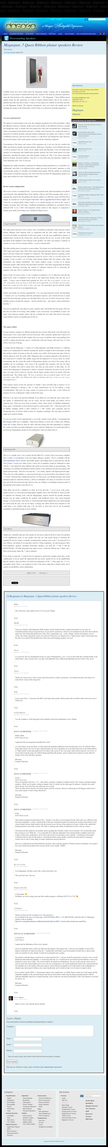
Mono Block (11, 1102)
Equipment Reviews (16, 34)
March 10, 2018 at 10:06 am (21, 866)
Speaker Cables (28, 1118)
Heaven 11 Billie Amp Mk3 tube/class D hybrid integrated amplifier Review (89, 173)
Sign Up (64, 1100)
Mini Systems (27, 1109)
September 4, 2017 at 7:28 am (40, 731)
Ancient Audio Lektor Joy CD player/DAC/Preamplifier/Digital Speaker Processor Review (89, 134)
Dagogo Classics (92, 1106)
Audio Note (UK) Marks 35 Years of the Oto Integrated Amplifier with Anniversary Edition (90, 203)
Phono (9, 1106)
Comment (10, 1026)
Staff (52, 19)
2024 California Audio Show (86, 34)
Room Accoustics (44, 1100)
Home (5, 34)
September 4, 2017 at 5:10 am (21, 694)
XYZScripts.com (59, 1146)
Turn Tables (11, 1122)
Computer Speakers (29, 1106)
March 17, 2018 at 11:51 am (21, 889)
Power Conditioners (45, 1098)
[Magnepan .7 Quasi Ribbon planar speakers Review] (36, 72)
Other (41, 1106)
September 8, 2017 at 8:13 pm (40, 809)
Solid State (10, 1109)
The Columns (69, 34)
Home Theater (28, 1104)
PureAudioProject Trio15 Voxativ (14, 460)
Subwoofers (27, 1102)
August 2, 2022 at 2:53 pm (20, 999)
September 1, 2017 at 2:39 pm (21, 652)
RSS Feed (89, 1119)
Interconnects (27, 1115)
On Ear (41, 1122)
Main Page (65, 1105)
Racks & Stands (44, 1102)
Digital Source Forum (69, 1113)
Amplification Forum (68, 1109)
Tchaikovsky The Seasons (85, 233)
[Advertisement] (54, 8)
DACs (9, 1129)
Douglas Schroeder (24, 933)
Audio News (30, 34)
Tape (8, 1118)
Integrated (10, 1100)
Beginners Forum (68, 1120)
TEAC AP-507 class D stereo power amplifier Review (91, 226)
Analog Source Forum (69, 1111)
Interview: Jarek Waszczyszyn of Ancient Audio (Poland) (89, 125)
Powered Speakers (29, 1111)
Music (60, 34)
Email (9, 1044)
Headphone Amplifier (46, 1127)
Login (64, 1098)
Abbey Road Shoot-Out (85, 149)
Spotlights (89, 1103)
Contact (59, 19)
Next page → (43, 573)
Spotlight (52, 34)
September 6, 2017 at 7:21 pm (40, 773)
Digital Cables (27, 1122)
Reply (16, 618)
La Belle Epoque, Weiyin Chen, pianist (89, 180)
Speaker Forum (67, 1107)
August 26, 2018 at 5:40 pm (43, 933)
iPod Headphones (45, 1113)
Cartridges (10, 1115)
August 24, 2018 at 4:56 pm (21, 910)
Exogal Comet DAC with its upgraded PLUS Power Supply (46, 199)
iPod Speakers (43, 1111)
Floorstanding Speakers (23, 38)
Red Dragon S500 (9, 422)
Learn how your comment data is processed (47, 1067)
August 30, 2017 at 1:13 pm (21, 625)
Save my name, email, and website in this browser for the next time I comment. (34, 1056)
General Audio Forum (69, 1118)
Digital (9, 1098)
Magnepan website (15, 105)
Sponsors (89, 1114)
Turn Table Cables (29, 1124)
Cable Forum (66, 1115)
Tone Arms (10, 1120)
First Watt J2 (38, 455)
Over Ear (42, 1120)
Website (9, 1050)
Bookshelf (26, 1100)
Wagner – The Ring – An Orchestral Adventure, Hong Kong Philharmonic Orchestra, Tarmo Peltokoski (88, 164)
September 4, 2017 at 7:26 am (21, 714)
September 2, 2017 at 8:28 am (21, 673)
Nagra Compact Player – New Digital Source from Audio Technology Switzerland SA (91, 188)
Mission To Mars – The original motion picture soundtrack (89, 211)
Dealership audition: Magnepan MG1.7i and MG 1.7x (90, 195)
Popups (46, 1146)
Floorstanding (27, 1098)
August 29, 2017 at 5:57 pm (21, 606)
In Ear (41, 1125)
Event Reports (41, 34)
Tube (8, 1111)
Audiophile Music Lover (85, 142)
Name (9, 1038)
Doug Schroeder (11, 52)
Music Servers (12, 1131)
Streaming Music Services (12, 1134)
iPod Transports (44, 1115)
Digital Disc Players (13, 1127)
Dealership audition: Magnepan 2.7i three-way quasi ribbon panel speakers (90, 218)
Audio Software (44, 1104)
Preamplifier (11, 1104)
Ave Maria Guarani (83, 156)
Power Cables (27, 1120)
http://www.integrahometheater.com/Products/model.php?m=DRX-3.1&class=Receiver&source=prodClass (50, 921)
